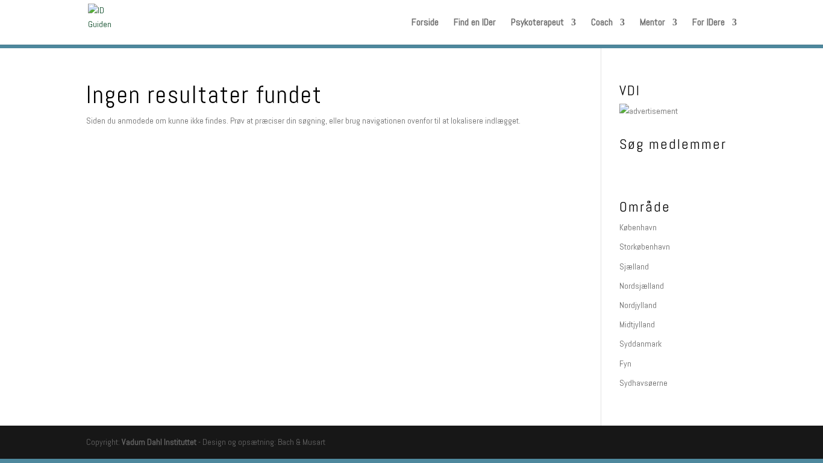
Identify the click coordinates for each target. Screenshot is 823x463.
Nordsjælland (641, 285)
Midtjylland (637, 324)
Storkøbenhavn (644, 246)
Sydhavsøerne (643, 382)
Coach (602, 23)
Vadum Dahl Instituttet (159, 441)
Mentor (652, 23)
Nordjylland (638, 305)
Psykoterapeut (537, 23)
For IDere (708, 23)
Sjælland (634, 266)
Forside (425, 23)
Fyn (625, 363)
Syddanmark (640, 343)
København (638, 227)
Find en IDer (475, 23)
